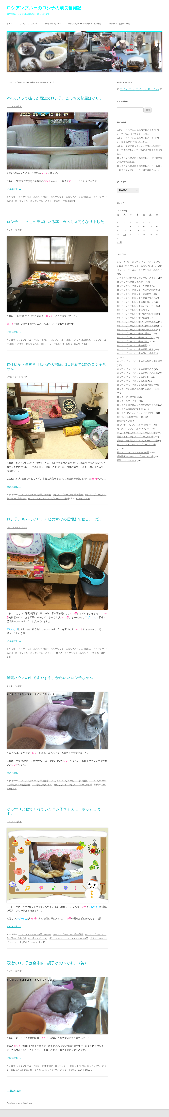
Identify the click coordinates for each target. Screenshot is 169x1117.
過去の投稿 (14, 1090)
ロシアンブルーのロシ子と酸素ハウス (36, 780)
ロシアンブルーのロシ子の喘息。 (133, 341)
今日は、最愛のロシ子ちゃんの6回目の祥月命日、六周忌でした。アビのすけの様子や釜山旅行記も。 (139, 150)
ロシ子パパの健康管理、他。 (131, 417)
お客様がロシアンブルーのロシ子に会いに (137, 266)
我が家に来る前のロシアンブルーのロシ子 (137, 440)
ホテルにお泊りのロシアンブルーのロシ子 (137, 278)
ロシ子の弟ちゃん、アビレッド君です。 (136, 413)
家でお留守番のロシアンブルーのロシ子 (136, 432)
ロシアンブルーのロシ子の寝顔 (33, 197)
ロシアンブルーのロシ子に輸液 (132, 310)
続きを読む (14, 189)
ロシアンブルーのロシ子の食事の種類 (135, 385)
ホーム (10, 23)
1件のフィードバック (17, 377)
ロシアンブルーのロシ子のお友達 (133, 317)
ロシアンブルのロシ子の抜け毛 (132, 282)
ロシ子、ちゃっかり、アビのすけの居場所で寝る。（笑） (55, 519)
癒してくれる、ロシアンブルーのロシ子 (34, 201)
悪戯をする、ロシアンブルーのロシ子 (135, 436)
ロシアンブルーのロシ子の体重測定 (35, 1066)
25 (124, 234)
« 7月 (119, 242)
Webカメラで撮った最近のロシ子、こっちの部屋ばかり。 (55, 98)
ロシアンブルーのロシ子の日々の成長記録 (71, 197)
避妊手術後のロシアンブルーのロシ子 (135, 456)
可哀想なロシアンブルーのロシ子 (133, 428)
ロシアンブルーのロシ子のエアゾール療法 (137, 321)
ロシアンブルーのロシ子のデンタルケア (136, 329)
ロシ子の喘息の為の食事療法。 (132, 409)
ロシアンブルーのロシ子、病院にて (134, 294)
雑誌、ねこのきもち (126, 460)
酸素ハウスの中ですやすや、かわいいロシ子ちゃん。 (52, 678)
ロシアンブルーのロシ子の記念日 (133, 377)
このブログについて (29, 23)
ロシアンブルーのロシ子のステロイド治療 (137, 325)
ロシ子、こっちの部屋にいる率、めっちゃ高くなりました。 (57, 222)
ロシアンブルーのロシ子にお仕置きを (135, 302)
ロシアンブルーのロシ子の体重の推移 (85, 23)
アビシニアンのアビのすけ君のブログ (139, 89)
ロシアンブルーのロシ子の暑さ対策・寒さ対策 (139, 361)
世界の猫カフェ (124, 421)
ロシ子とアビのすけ (42, 784)
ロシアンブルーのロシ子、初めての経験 (136, 290)
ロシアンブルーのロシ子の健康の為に (135, 337)
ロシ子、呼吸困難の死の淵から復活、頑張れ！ (139, 389)
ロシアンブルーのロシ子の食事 (132, 381)
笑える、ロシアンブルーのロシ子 (72, 653)
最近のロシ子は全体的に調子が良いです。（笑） (47, 963)
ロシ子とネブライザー (127, 401)
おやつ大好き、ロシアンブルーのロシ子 (136, 262)
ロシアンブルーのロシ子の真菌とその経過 (137, 373)
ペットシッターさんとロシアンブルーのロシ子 (139, 270)
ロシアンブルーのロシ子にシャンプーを (136, 306)
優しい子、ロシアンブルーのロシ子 (134, 424)
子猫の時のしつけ (53, 23)
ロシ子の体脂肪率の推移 (120, 23)
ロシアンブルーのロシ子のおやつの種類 (136, 313)
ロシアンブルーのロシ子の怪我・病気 (135, 349)
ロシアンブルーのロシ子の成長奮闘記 (44, 7)
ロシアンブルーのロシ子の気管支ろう (135, 369)
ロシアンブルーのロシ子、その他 (34, 494)
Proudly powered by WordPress (19, 1103)
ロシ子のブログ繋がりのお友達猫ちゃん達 (137, 405)
